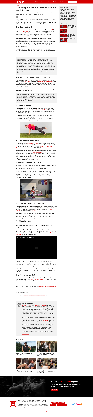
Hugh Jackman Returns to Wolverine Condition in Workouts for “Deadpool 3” (25, 370)
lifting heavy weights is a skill (45, 81)
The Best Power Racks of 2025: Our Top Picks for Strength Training (71, 26)
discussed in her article (32, 143)
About (63, 411)
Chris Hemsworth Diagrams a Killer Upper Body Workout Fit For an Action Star (46, 354)
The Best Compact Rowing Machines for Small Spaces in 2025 (71, 35)
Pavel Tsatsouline (20, 29)
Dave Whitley (28, 81)
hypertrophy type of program (37, 279)
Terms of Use (41, 411)
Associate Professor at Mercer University (35, 308)
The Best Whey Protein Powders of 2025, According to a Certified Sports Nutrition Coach (71, 41)
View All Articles (25, 334)
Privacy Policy (46, 411)
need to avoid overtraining (42, 109)
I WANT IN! (54, 389)
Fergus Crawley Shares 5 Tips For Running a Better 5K (24, 354)
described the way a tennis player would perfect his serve (33, 89)
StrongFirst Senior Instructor (40, 305)
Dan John (33, 210)
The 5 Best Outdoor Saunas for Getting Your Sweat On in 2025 (71, 31)
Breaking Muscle (35, 411)
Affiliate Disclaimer (53, 411)
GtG (52, 29)
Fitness (17, 5)
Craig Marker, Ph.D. (26, 305)
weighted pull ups (37, 152)
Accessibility (59, 411)
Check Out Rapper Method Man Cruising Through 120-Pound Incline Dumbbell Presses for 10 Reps (46, 371)
